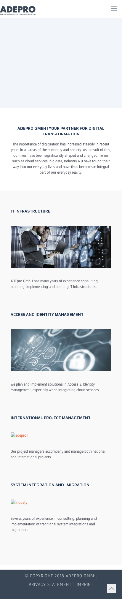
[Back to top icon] (111, 588)
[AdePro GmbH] (18, 8)
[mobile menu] (114, 9)
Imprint (85, 584)
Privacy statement (50, 584)
